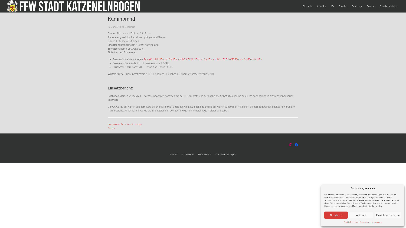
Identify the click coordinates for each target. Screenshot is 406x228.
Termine (371, 6)
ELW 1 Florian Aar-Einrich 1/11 (205, 59)
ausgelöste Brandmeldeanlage (125, 124)
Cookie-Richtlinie (351, 222)
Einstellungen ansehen (387, 215)
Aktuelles (321, 6)
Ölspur (111, 128)
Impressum (377, 222)
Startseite (307, 6)
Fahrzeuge (357, 6)
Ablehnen (361, 215)
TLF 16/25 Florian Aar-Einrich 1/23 (242, 59)
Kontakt (174, 154)
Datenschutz (365, 222)
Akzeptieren (336, 215)
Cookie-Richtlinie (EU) (226, 154)
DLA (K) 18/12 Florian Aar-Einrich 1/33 (165, 59)
